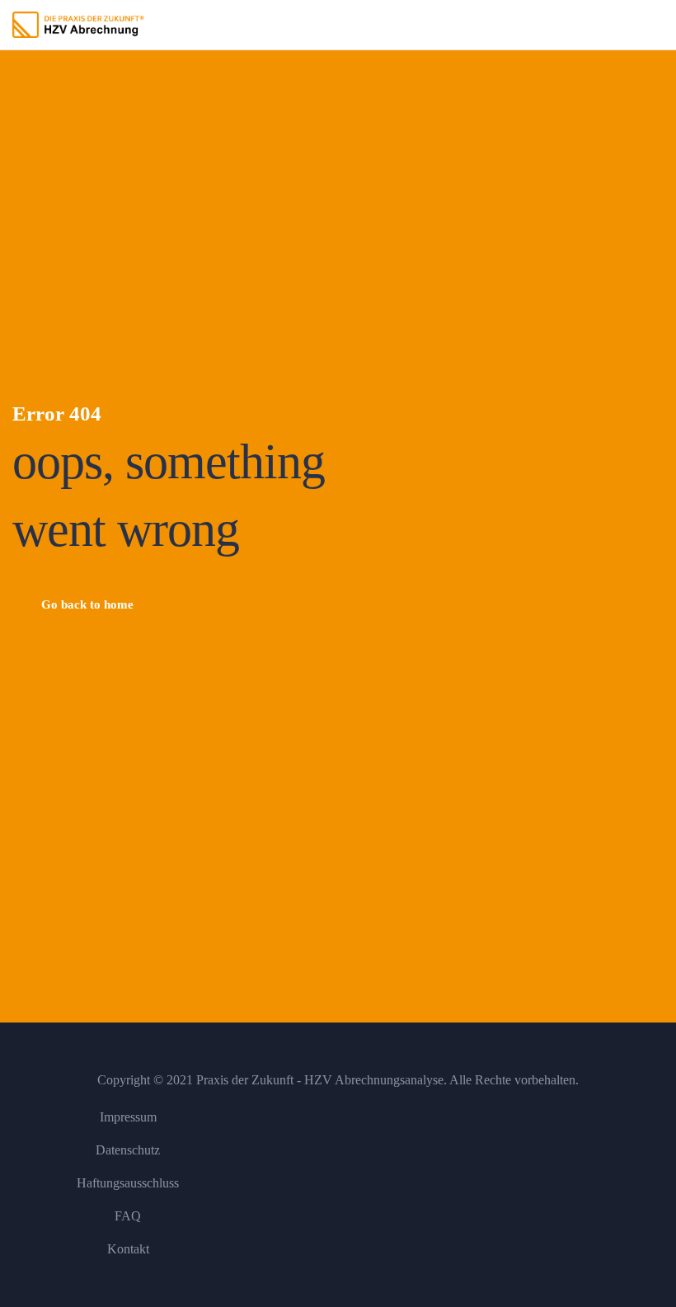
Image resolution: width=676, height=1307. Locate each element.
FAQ (128, 1216)
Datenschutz (128, 1150)
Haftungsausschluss (128, 1183)
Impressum (128, 1117)
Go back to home (87, 604)
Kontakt (128, 1249)
